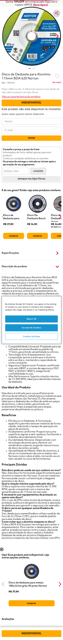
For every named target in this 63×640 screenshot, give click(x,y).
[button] (31, 253)
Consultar (38, 171)
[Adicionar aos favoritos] (57, 76)
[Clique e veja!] (56, 83)
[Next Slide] (60, 216)
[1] (30, 68)
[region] (31, 320)
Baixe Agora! (40, 5)
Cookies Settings (31, 336)
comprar (13, 236)
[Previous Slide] (3, 216)
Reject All (31, 319)
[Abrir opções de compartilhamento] (56, 13)
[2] (34, 68)
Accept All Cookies (31, 327)
